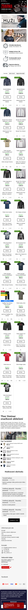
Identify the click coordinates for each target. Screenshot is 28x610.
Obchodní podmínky (6, 535)
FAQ (2, 534)
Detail (7, 97)
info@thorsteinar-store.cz (10, 547)
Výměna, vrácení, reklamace (8, 532)
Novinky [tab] (5, 73)
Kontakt (3, 530)
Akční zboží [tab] (12, 73)
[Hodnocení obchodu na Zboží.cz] (6, 567)
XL (22, 197)
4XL (10, 166)
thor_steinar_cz (8, 552)
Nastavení (13, 602)
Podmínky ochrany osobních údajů (10, 537)
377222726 (6, 549)
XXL (6, 166)
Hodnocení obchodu (14, 471)
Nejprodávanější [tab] (20, 73)
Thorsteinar (6, 551)
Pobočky (3, 539)
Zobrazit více (14, 520)
